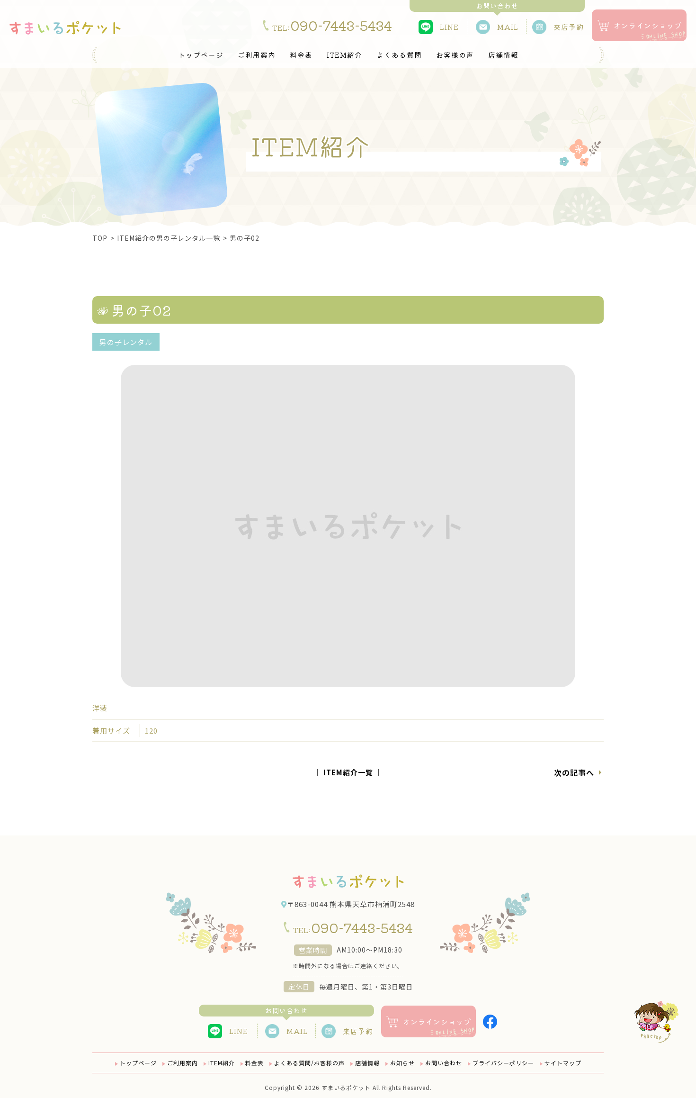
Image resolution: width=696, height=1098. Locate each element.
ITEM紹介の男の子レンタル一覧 (168, 238)
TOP (99, 238)
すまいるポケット (346, 1087)
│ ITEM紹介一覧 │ (348, 772)
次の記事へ (574, 772)
